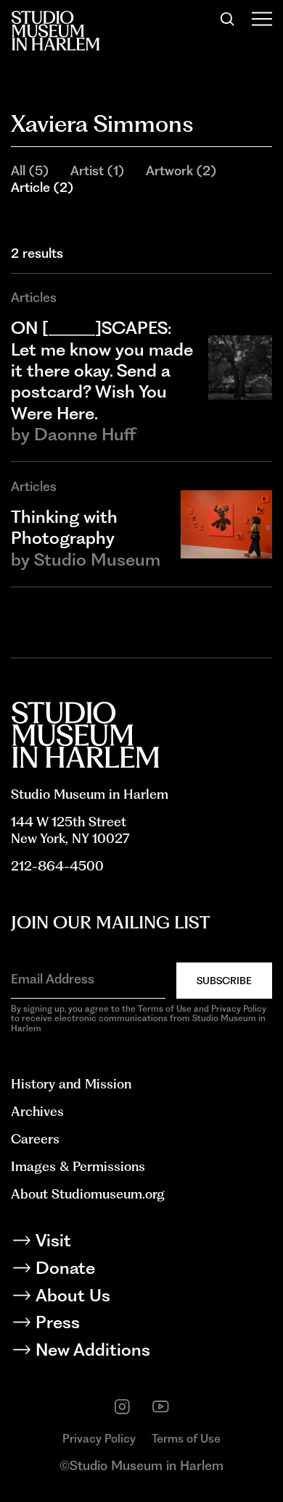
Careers (35, 1138)
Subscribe (224, 980)
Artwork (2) (181, 170)
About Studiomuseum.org (88, 1193)
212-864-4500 (57, 865)
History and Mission (71, 1083)
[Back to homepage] (55, 31)
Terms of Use (186, 1439)
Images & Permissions (78, 1166)
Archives (37, 1111)
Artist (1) (97, 170)
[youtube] (160, 1406)
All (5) (30, 170)
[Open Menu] (262, 19)
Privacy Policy (99, 1439)
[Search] (227, 19)
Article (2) (42, 187)
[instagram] (122, 1406)
